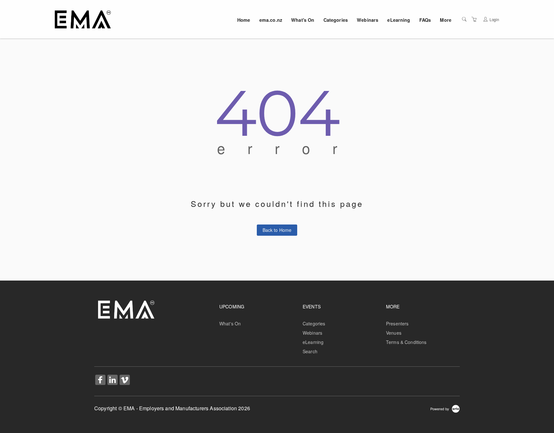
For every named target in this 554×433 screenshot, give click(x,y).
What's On (302, 20)
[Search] (464, 19)
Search (310, 351)
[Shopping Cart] (474, 19)
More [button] (445, 20)
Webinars (367, 20)
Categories (335, 20)
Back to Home (277, 230)
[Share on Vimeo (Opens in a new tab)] (125, 380)
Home (243, 20)
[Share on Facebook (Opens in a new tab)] (100, 380)
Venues (393, 333)
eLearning (398, 20)
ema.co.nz (270, 20)
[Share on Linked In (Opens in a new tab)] (112, 380)
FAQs (425, 20)
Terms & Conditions (406, 342)
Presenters (397, 323)
